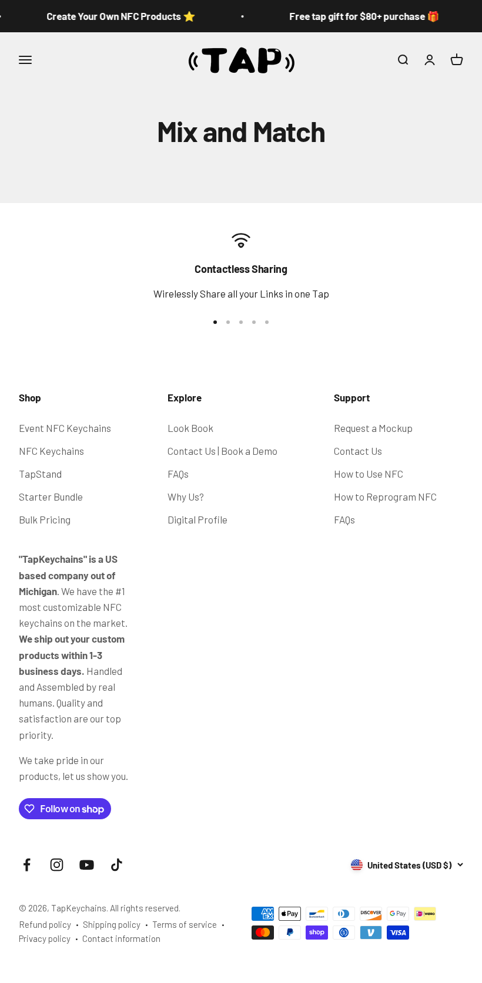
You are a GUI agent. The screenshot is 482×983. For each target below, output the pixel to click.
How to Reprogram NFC (385, 496)
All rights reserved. (145, 908)
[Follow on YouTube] (87, 865)
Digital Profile (197, 519)
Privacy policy (45, 938)
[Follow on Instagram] (57, 865)
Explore (185, 397)
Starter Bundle (51, 496)
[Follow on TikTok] (117, 865)
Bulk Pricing (45, 519)
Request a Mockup (373, 428)
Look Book (190, 428)
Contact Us (358, 451)
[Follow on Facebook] (27, 865)
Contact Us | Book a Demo (222, 451)
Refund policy (45, 924)
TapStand (40, 473)
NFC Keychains (51, 451)
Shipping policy (111, 924)
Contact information (121, 938)
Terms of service (184, 924)
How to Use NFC (368, 473)
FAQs (178, 473)
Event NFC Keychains (65, 428)
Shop (30, 397)
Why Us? (186, 496)
